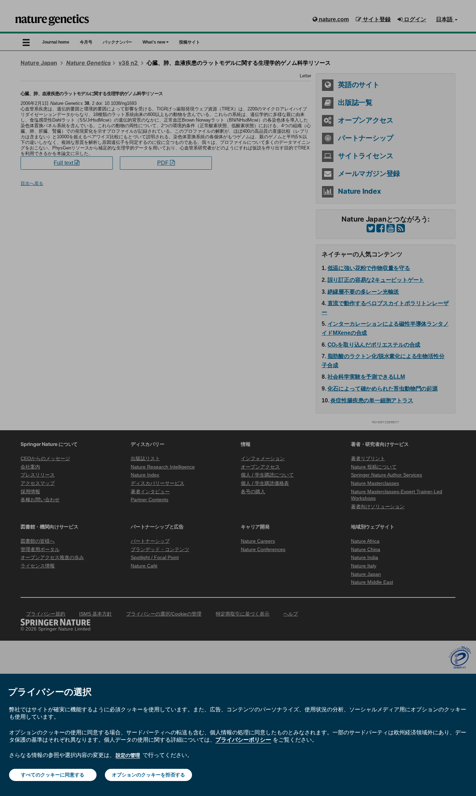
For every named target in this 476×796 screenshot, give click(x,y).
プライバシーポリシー (243, 739)
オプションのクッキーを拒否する (148, 775)
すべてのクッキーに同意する (52, 775)
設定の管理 (128, 755)
